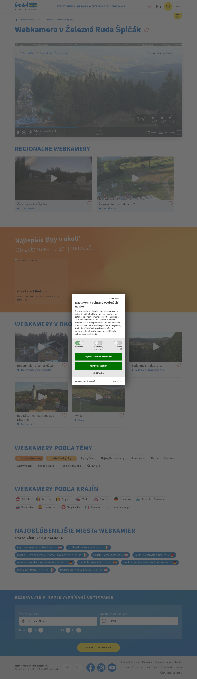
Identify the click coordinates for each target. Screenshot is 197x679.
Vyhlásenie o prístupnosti (85, 381)
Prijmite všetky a (98, 356)
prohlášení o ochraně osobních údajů (95, 332)
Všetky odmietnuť (98, 365)
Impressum (117, 381)
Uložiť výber (99, 373)
